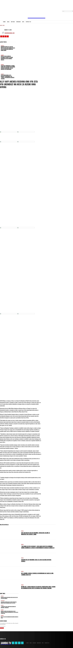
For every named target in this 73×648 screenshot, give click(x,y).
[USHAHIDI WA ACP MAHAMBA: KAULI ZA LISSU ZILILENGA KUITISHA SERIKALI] (10, 560)
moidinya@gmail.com (9, 33)
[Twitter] (6, 36)
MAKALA (2, 45)
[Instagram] (3, 36)
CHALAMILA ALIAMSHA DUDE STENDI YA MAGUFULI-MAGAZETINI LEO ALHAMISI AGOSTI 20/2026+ (9, 602)
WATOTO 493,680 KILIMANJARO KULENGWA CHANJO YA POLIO (9, 617)
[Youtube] (8, 36)
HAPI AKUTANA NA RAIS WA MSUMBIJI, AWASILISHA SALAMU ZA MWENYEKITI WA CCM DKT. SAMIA (35, 533)
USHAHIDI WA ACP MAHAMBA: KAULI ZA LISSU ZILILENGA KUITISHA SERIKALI (36, 560)
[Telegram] (23, 124)
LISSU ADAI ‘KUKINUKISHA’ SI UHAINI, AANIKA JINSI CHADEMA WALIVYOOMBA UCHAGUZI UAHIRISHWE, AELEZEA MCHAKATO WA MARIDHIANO (8, 67)
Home (1, 25)
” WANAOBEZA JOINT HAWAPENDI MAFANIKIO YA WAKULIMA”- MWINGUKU (8, 607)
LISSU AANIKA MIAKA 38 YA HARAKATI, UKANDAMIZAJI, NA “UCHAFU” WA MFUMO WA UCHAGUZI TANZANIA (7, 76)
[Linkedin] (26, 124)
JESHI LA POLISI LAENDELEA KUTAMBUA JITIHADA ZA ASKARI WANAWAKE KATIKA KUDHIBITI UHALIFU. (7, 57)
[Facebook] (1, 36)
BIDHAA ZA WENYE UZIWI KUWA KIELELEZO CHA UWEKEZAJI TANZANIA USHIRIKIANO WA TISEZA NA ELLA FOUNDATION (9, 612)
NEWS (4, 25)
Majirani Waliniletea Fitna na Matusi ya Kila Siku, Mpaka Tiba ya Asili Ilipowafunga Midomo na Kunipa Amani (8, 48)
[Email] (30, 124)
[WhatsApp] (19, 124)
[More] (34, 124)
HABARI (2, 55)
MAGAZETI (3, 600)
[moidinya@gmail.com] (3, 33)
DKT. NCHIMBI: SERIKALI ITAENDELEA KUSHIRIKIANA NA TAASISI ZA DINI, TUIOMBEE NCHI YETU (37, 574)
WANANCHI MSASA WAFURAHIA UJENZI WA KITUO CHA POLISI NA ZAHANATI (9, 598)
